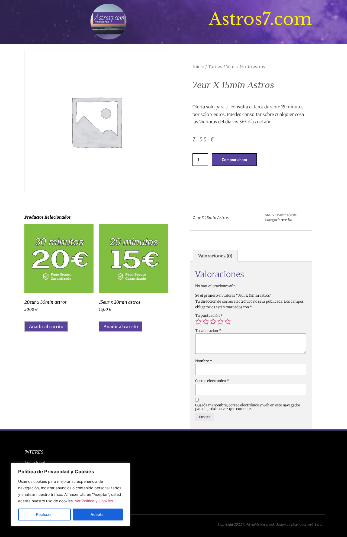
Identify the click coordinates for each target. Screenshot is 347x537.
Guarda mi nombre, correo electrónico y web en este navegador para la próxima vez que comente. (247, 406)
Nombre (203, 361)
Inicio (198, 66)
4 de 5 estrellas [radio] (220, 321)
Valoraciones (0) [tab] (215, 255)
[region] (70, 494)
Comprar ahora (234, 160)
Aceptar (98, 514)
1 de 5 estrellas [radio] (198, 321)
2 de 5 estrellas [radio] (206, 321)
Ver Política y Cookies (94, 501)
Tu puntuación (209, 315)
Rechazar (44, 514)
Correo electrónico (212, 381)
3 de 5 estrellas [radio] (213, 321)
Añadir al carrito (46, 326)
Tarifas (215, 66)
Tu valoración (208, 330)
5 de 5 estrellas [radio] (227, 321)
